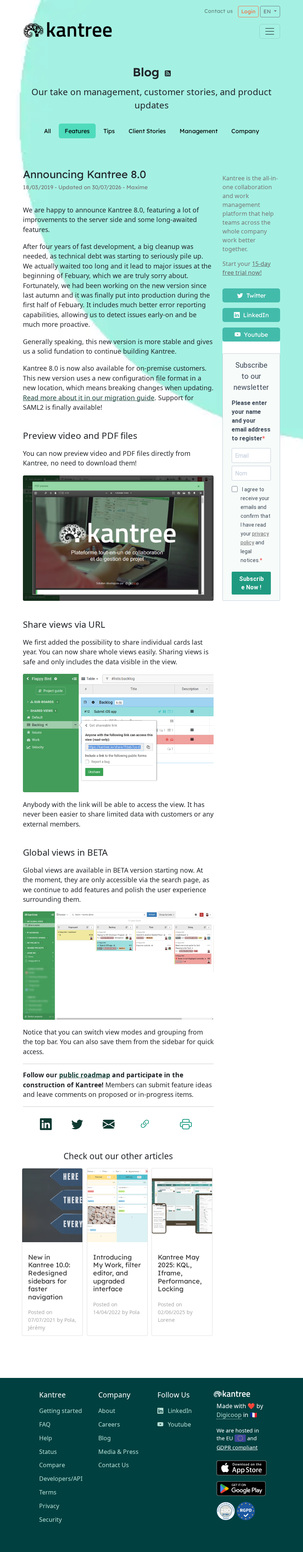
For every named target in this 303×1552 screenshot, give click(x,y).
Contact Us (113, 1465)
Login (248, 11)
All (47, 131)
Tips (109, 131)
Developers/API (60, 1479)
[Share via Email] (108, 1122)
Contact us (218, 11)
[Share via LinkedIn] (46, 1122)
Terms (48, 1492)
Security (50, 1519)
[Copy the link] (144, 1123)
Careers (109, 1424)
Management (199, 131)
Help (45, 1438)
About (106, 1411)
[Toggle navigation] (269, 31)
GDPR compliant (237, 1447)
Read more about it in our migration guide (88, 397)
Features (77, 131)
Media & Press (118, 1452)
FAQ (45, 1424)
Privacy (49, 1506)
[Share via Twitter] (77, 1122)
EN (267, 11)
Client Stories (147, 131)
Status (48, 1452)
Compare (52, 1465)
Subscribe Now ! (251, 583)
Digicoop (229, 1415)
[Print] (185, 1123)
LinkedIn (255, 315)
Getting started (60, 1411)
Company (245, 131)
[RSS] (168, 74)
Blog (146, 72)
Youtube (255, 334)
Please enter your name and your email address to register (251, 420)
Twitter (255, 295)
